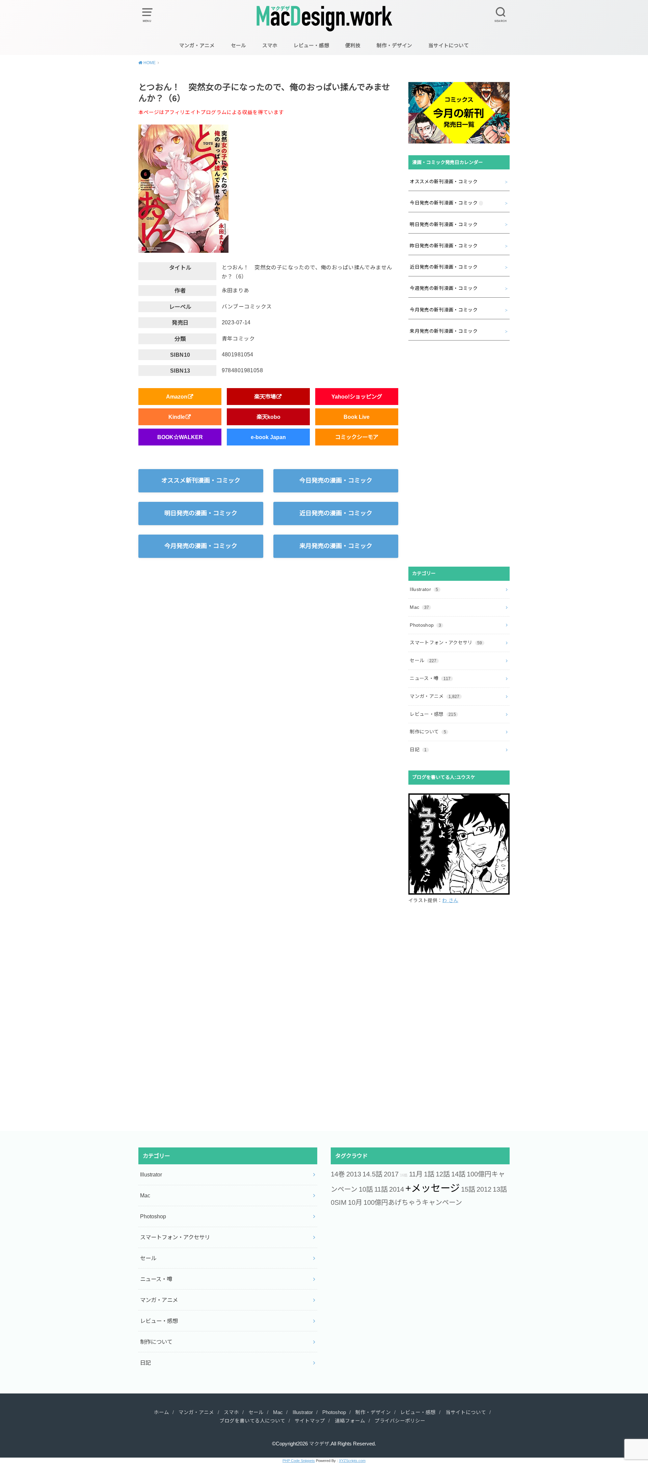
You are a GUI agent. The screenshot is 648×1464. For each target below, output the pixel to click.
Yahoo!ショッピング (356, 397)
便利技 (352, 45)
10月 (355, 1202)
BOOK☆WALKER (180, 437)
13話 (500, 1189)
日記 (418, 749)
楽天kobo (268, 417)
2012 (484, 1189)
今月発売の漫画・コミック (200, 546)
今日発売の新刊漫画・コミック (444, 203)
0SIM (339, 1202)
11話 (381, 1189)
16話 (404, 1175)
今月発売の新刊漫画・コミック (444, 310)
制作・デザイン (394, 45)
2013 (353, 1174)
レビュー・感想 (311, 45)
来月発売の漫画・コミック (335, 546)
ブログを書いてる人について (252, 1421)
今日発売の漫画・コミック (335, 480)
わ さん (450, 900)
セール (238, 45)
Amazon (176, 397)
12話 (443, 1174)
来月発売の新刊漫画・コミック (444, 331)
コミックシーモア (356, 437)
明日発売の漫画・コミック (200, 513)
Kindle (176, 417)
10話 (366, 1189)
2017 (391, 1174)
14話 (458, 1174)
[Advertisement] (459, 453)
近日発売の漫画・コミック (335, 513)
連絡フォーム (350, 1421)
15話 (468, 1189)
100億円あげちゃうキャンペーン (412, 1202)
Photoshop (425, 625)
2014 (396, 1189)
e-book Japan (268, 437)
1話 (429, 1174)
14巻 (338, 1174)
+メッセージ (432, 1188)
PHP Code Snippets (298, 1461)
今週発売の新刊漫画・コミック (444, 288)
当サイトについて (448, 45)
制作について (428, 731)
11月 (416, 1174)
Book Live (357, 417)
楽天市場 (265, 397)
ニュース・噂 (430, 678)
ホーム (161, 1412)
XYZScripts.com (352, 1461)
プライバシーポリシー (400, 1421)
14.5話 (372, 1174)
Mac (419, 607)
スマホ (269, 45)
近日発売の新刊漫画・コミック (444, 267)
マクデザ (319, 1443)
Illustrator (424, 589)
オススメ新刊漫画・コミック (200, 480)
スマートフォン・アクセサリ (446, 642)
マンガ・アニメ (197, 45)
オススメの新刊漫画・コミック (444, 181)
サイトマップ (310, 1421)
